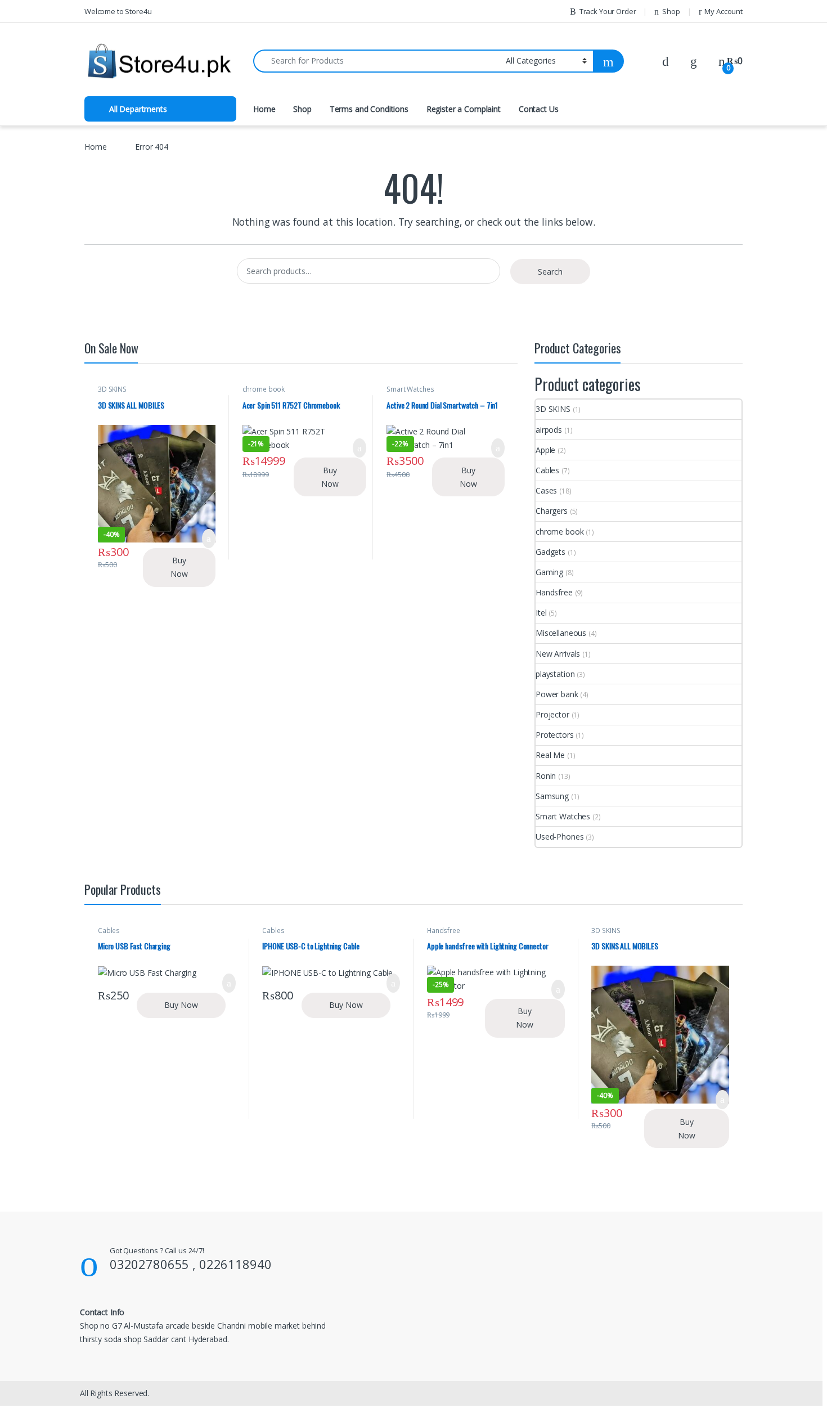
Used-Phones (559, 836)
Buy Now (179, 567)
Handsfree (554, 592)
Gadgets (550, 551)
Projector (552, 714)
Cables (547, 470)
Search (550, 271)
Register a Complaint (463, 109)
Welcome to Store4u (117, 11)
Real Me (550, 755)
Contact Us (539, 109)
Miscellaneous (561, 632)
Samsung (552, 796)
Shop (671, 11)
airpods (549, 429)
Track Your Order (607, 11)
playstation (555, 674)
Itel (541, 612)
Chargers (552, 510)
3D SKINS (112, 389)
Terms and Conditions (369, 109)
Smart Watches (410, 389)
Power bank (557, 694)
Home (264, 109)
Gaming (549, 572)
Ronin (546, 775)
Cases (546, 490)
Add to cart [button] (208, 538)
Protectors (555, 734)
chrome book (263, 389)
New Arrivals (558, 653)
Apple (545, 450)
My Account (723, 11)
